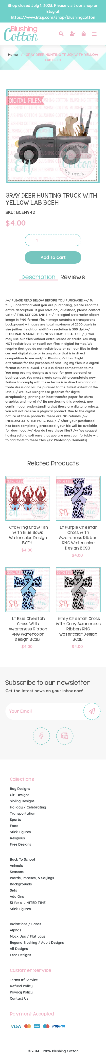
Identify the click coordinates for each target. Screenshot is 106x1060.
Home (13, 54)
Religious (17, 838)
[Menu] (94, 33)
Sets (13, 890)
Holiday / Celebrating (28, 807)
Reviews (72, 277)
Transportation (22, 813)
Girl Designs (19, 795)
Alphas (15, 930)
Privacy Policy (21, 992)
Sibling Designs (22, 801)
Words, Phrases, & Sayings (32, 878)
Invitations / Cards (25, 924)
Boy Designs (20, 788)
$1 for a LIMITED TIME (28, 902)
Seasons (17, 872)
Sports (15, 819)
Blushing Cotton (65, 1051)
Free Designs (20, 844)
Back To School (22, 859)
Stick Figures (20, 832)
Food (14, 826)
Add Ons (17, 896)
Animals (16, 865)
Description (38, 277)
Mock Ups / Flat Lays (27, 936)
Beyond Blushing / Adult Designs (37, 942)
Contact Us (19, 998)
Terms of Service (24, 980)
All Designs (19, 948)
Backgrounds (21, 884)
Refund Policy (21, 986)
